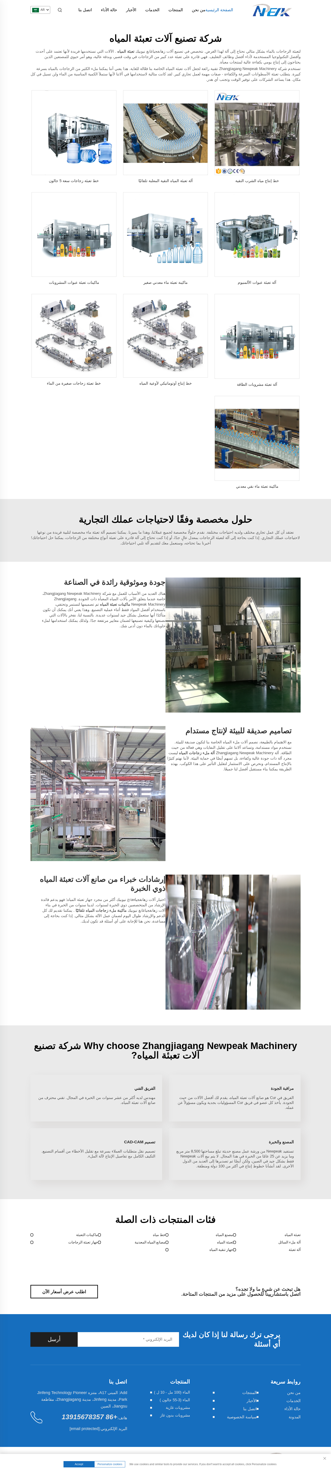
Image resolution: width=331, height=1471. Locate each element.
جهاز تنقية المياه (221, 1250)
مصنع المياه (224, 1235)
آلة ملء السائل (289, 1242)
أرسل (54, 1339)
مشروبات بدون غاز (175, 1415)
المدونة (295, 1417)
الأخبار (131, 10)
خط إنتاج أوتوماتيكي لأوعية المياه (165, 383)
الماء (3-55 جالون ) (175, 1400)
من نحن (198, 10)
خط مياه (159, 1235)
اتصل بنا (85, 10)
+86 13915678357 (89, 1417)
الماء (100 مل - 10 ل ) (172, 1392)
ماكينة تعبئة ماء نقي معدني (257, 486)
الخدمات (152, 10)
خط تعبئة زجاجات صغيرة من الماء (74, 383)
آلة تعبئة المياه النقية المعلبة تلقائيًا (165, 181)
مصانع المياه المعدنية (150, 1242)
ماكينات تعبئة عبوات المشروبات (74, 282)
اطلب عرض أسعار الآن (64, 1291)
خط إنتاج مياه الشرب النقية (257, 181)
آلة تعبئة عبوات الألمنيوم (257, 282)
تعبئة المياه (293, 1235)
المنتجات (175, 10)
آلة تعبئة (295, 1250)
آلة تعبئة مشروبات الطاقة (257, 384)
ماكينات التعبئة (87, 1235)
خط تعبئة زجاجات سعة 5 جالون (74, 181)
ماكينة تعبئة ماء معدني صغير (165, 282)
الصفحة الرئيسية (219, 10)
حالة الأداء (109, 10)
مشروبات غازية (178, 1408)
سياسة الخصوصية (242, 1417)
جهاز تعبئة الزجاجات (83, 1242)
